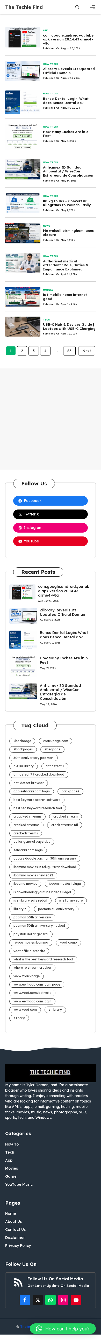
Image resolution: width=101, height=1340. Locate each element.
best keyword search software (36, 800)
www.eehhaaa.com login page (36, 984)
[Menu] (92, 7)
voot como (68, 942)
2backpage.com (55, 741)
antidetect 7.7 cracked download (38, 774)
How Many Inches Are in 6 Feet (65, 134)
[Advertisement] (50, 419)
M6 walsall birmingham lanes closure (68, 232)
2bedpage (52, 749)
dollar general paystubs (31, 841)
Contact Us (15, 1229)
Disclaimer (15, 1237)
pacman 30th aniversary (32, 917)
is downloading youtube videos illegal (42, 892)
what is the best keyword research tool (43, 959)
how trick (50, 63)
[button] (77, 7)
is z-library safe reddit (30, 900)
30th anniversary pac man (33, 758)
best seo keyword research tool (37, 808)
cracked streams (26, 825)
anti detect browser (28, 783)
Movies (11, 1168)
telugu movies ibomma (30, 942)
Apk (45, 30)
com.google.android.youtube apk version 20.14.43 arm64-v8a (68, 39)
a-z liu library (23, 766)
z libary (19, 1018)
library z (19, 909)
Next (86, 350)
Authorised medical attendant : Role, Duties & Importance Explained (65, 265)
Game (11, 1176)
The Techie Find (24, 7)
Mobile (48, 289)
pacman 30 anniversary (56, 909)
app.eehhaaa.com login (31, 791)
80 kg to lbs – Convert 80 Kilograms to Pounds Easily (67, 203)
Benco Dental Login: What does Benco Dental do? (66, 100)
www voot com (25, 1009)
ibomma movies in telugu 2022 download (44, 867)
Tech (46, 319)
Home (10, 1213)
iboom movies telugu (65, 883)
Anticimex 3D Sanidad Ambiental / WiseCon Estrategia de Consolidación (68, 171)
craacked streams (27, 816)
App (8, 1160)
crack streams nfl (64, 825)
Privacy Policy (18, 1245)
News (47, 225)
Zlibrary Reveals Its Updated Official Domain (69, 71)
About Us (13, 1221)
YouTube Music (19, 1184)
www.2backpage (26, 976)
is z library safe (71, 900)
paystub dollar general (30, 934)
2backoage (22, 741)
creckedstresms (25, 833)
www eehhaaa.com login (32, 1001)
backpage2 (70, 791)
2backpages (23, 749)
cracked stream (65, 816)
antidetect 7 (55, 766)
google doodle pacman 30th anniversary (44, 858)
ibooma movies (25, 883)
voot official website (29, 951)
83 (69, 350)
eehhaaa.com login (28, 850)
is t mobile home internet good (65, 296)
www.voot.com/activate (32, 993)
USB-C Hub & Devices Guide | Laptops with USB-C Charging (69, 326)
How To (12, 1144)
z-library (55, 1009)
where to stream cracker (32, 967)
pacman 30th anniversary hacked (39, 925)
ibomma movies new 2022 (33, 875)
